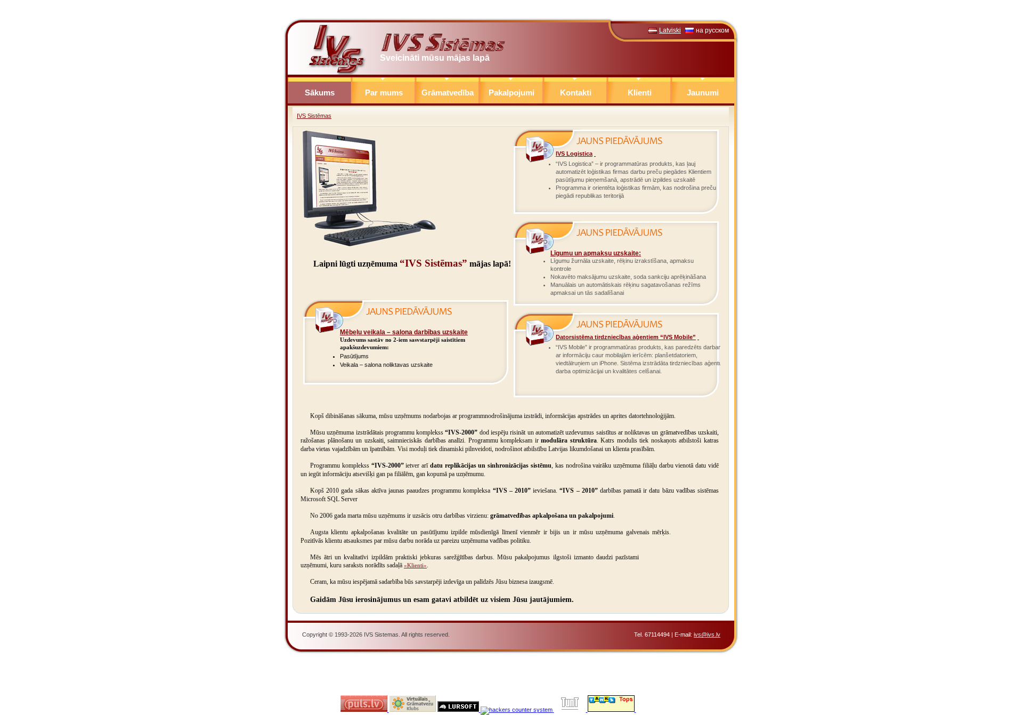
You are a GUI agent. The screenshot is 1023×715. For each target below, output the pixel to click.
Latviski (670, 30)
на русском (712, 30)
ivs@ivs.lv (707, 634)
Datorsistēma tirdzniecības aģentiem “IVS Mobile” (626, 337)
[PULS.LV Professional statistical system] (364, 709)
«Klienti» (415, 565)
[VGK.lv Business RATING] (412, 709)
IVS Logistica (574, 153)
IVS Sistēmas (314, 116)
